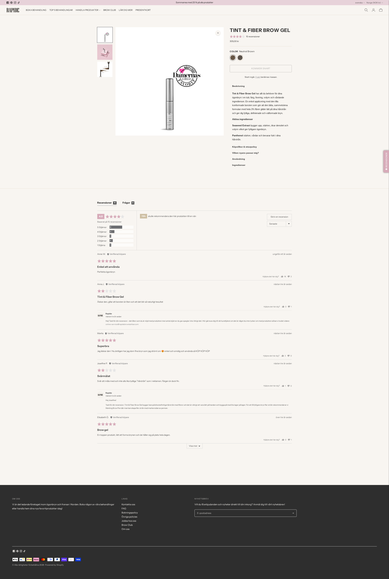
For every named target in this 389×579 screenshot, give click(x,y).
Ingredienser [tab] (238, 165)
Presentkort (143, 10)
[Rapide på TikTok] (18, 2)
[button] (245, 36)
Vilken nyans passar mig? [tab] (245, 153)
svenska (359, 2)
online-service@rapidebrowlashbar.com (122, 324)
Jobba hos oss (129, 520)
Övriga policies (129, 516)
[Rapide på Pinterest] (11, 2)
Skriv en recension (279, 216)
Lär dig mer (126, 10)
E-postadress (204, 509)
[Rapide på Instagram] (15, 2)
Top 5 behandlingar (61, 10)
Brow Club (109, 10)
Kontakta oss (128, 504)
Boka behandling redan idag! (194, 3)
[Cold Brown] (240, 58)
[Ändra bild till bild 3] (104, 69)
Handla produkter (87, 10)
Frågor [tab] (127, 202)
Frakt (257, 77)
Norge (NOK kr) (374, 2)
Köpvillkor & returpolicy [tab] (244, 147)
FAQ (124, 508)
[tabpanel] (261, 116)
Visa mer (193, 446)
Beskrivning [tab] (238, 86)
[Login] (373, 10)
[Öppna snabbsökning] (366, 10)
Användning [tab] (238, 159)
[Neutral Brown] (233, 58)
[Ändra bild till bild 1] (104, 35)
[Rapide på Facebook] (8, 2)
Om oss (125, 529)
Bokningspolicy (130, 512)
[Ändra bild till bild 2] (104, 52)
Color (234, 51)
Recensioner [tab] (106, 202)
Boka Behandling (36, 10)
